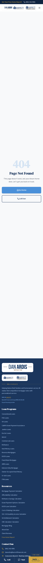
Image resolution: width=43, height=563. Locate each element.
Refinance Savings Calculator (12, 499)
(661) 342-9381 (30, 2)
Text (23, 560)
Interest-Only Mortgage (10, 468)
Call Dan (22, 198)
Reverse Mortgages (9, 452)
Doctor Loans (6, 433)
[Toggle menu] (39, 8)
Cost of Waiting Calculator (10, 510)
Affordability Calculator (9, 495)
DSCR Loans (6, 456)
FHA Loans (5, 418)
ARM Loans (5, 464)
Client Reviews (7, 533)
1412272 (8, 397)
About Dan (5, 530)
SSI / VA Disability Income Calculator (14, 514)
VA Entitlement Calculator (10, 518)
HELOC (4, 437)
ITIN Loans (5, 479)
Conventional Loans (8, 414)
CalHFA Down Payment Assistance (13, 425)
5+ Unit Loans (6, 476)
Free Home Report (8, 537)
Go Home (22, 190)
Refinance (5, 445)
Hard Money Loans (8, 449)
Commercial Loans (8, 441)
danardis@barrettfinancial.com (15, 552)
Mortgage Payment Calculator (12, 491)
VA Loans (5, 422)
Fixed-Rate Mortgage (9, 460)
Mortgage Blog (7, 526)
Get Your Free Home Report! (12, 2)
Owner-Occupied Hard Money (12, 472)
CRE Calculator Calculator (10, 522)
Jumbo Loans (6, 429)
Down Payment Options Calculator (13, 503)
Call (8, 560)
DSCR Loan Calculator (9, 506)
